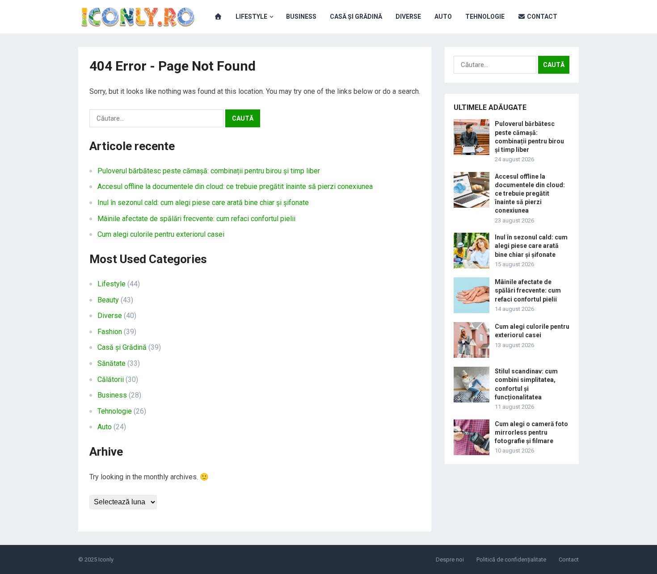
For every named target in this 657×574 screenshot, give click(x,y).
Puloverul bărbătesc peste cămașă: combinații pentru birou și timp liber (208, 171)
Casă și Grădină (356, 16)
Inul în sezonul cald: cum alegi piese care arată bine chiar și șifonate (203, 202)
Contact (541, 16)
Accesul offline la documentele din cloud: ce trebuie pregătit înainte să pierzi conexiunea (235, 186)
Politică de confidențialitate (511, 559)
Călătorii (110, 379)
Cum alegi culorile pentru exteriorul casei (160, 234)
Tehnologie (485, 16)
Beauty (108, 300)
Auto (443, 16)
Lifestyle (251, 16)
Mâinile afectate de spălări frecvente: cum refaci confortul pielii (196, 218)
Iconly (106, 559)
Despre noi (450, 559)
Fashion (109, 331)
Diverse (408, 16)
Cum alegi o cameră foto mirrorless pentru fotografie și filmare (531, 432)
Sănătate (111, 363)
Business (301, 16)
